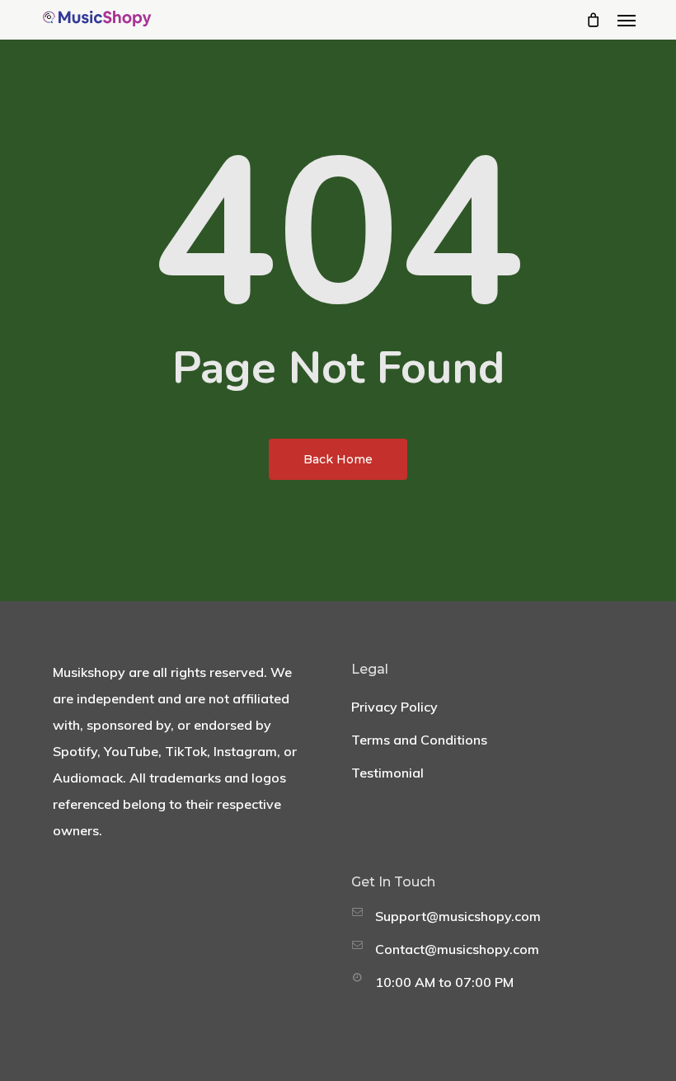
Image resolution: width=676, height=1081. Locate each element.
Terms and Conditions (419, 739)
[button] (626, 20)
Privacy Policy (394, 706)
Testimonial (387, 772)
